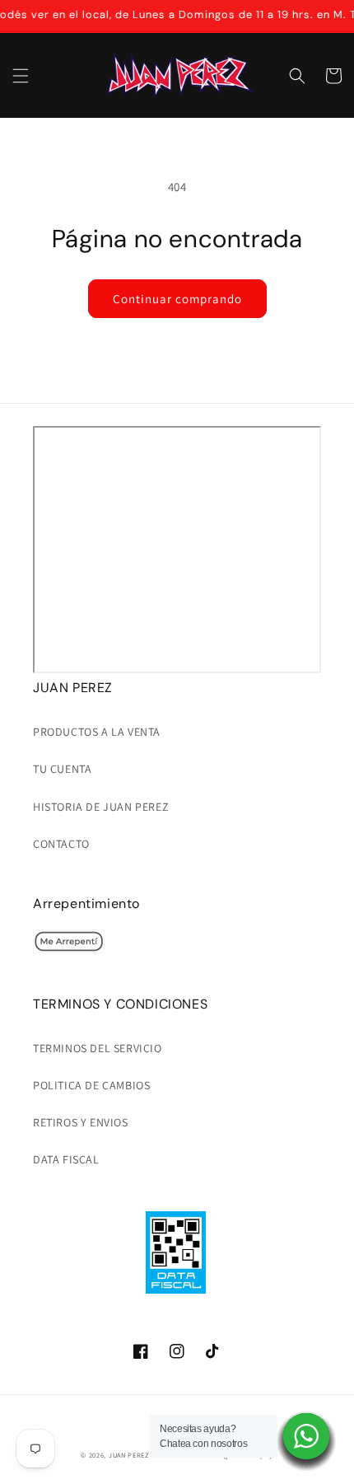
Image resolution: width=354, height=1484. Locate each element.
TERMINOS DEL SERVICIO (97, 1048)
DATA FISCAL (66, 1159)
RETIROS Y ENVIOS (80, 1122)
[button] (20, 76)
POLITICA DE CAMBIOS (91, 1085)
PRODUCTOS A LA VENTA (97, 731)
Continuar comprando (177, 299)
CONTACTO (61, 843)
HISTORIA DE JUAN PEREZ (101, 806)
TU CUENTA (62, 768)
